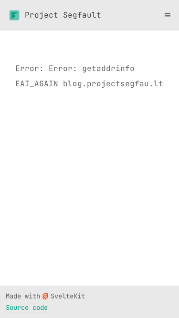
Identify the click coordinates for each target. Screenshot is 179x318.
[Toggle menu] (167, 15)
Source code (27, 307)
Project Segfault (63, 15)
